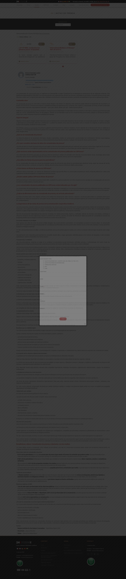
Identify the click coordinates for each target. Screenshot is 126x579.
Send (63, 319)
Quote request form (45, 258)
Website (42, 308)
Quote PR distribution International (54, 262)
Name (41, 279)
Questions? (43, 271)
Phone (42, 293)
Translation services (50, 264)
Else (46, 268)
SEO (46, 266)
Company (42, 301)
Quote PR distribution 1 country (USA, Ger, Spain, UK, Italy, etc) (61, 261)
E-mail (42, 286)
